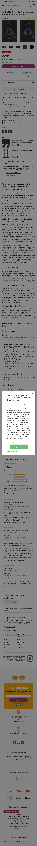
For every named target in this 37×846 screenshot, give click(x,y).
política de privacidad (17, 438)
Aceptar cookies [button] (19, 447)
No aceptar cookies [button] (18, 443)
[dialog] (18, 423)
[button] (12, 451)
